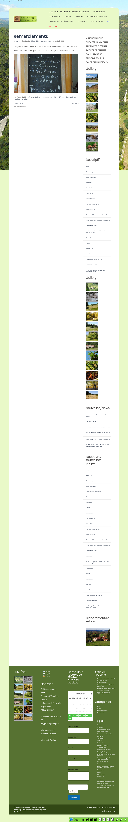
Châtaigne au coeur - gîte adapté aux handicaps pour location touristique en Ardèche (30, 809)
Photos (79, 16)
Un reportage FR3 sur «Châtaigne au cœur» (98, 439)
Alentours (89, 475)
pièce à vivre (89, 248)
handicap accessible (21, 99)
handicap (72, 97)
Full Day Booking (91, 209)
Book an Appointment (92, 172)
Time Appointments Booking (94, 259)
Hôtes (32, 41)
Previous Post (18, 103)
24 (70, 715)
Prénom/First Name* (74, 726)
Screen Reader (76, 819)
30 (91, 715)
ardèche (29, 97)
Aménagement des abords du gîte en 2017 (98, 427)
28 (84, 715)
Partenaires (97, 21)
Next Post (75, 103)
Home (87, 166)
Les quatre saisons (91, 225)
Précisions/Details (73, 769)
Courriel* (70, 748)
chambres (89, 182)
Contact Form (89, 193)
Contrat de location (97, 16)
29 (87, 715)
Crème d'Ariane (59, 97)
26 (77, 715)
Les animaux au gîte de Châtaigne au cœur (98, 220)
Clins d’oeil (89, 188)
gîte (67, 97)
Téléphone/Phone (73, 758)
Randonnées (100, 712)
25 (73, 715)
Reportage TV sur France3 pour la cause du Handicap (106, 689)
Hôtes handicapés (43, 41)
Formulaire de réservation (93, 204)
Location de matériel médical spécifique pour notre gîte (105, 766)
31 (70, 718)
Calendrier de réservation (61, 21)
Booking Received (91, 177)
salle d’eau (89, 254)
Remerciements (31, 36)
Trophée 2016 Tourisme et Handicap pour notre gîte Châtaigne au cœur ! (97, 445)
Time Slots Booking (91, 264)
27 (80, 715)
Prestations (99, 11)
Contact (83, 21)
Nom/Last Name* (73, 737)
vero (18, 41)
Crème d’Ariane (90, 198)
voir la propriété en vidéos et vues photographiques (95, 270)
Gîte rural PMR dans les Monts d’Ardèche (69, 11)
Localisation (54, 16)
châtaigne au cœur (39, 97)
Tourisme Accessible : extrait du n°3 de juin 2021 (106, 679)
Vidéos (68, 16)
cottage (50, 97)
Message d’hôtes (91, 421)
